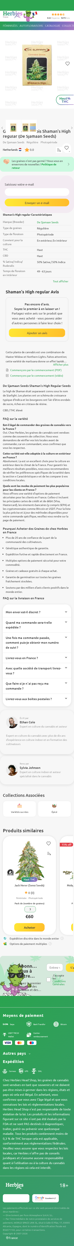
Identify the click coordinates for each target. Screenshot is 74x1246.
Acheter (29, 927)
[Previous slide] (2, 128)
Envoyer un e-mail (37, 203)
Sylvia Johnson (30, 767)
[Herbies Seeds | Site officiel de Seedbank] (21, 15)
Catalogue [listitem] (52, 25)
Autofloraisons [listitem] (31, 25)
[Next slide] (71, 128)
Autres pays (15, 1053)
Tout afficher (60, 281)
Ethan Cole (27, 722)
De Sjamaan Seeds (47, 222)
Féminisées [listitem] (10, 25)
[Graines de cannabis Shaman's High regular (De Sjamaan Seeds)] (37, 69)
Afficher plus (60, 364)
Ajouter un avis (37, 333)
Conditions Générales (59, 982)
